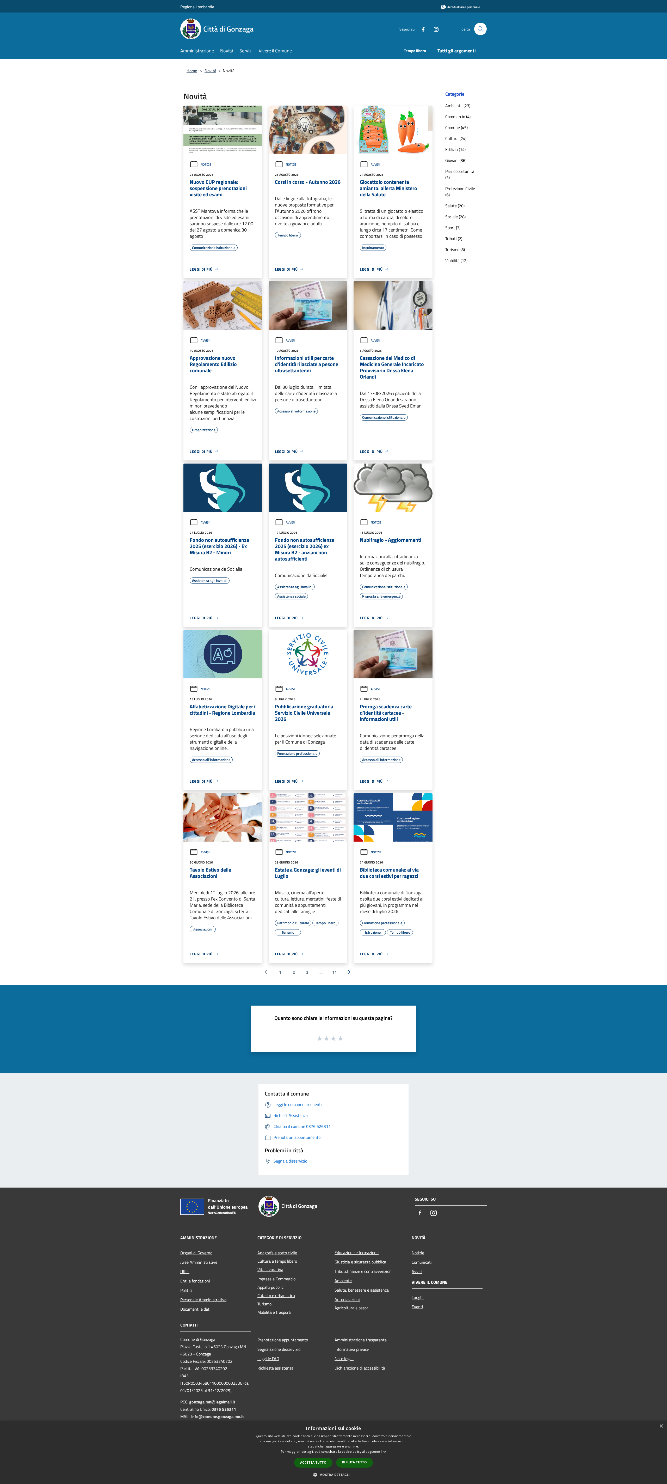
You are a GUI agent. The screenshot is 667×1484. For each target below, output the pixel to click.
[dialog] (333, 1452)
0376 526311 (224, 1409)
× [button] (661, 1426)
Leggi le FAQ (268, 1358)
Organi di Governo (196, 1253)
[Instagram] (434, 28)
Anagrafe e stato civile (277, 1253)
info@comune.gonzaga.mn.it (217, 1416)
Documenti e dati (195, 1309)
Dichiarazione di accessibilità (360, 1368)
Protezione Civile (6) (460, 191)
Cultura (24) (455, 138)
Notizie (206, 164)
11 (334, 972)
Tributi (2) (453, 238)
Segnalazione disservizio (278, 1349)
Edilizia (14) (455, 149)
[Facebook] (421, 28)
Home (192, 71)
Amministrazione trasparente (361, 1340)
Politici (186, 1290)
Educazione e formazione (357, 1252)
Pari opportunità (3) (459, 174)
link (383, 1451)
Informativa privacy (352, 1349)
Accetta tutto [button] (313, 1462)
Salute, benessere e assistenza (362, 1290)
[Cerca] (480, 29)
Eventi (417, 1307)
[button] (333, 1474)
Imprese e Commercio (276, 1279)
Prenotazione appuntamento (282, 1340)
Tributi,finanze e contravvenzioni (364, 1271)
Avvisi (375, 164)
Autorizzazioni (347, 1299)
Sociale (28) (455, 217)
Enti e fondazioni (195, 1281)
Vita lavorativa (270, 1269)
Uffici (184, 1271)
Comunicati (422, 1262)
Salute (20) (455, 206)
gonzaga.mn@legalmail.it (212, 1402)
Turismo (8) (455, 249)
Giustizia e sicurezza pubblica (360, 1262)
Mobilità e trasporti (274, 1312)
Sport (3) (452, 227)
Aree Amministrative (198, 1262)
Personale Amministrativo (203, 1300)
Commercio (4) (458, 116)
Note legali (344, 1358)
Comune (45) (456, 127)
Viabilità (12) (456, 260)
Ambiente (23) (457, 105)
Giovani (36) (455, 160)
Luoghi (418, 1297)
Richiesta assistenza (275, 1368)
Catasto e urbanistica (276, 1295)
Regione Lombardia (197, 7)
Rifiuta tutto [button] (354, 1462)
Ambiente (343, 1281)
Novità (210, 71)
